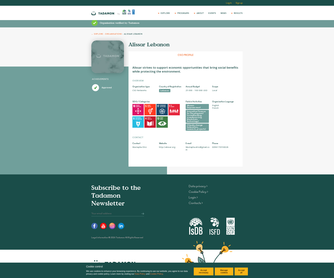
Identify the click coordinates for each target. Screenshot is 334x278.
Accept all (241, 271)
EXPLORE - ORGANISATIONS (108, 34)
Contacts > (196, 203)
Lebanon (164, 91)
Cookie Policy (156, 274)
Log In (229, 3)
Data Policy (140, 274)
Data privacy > (198, 186)
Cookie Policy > (198, 191)
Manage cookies (224, 271)
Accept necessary (203, 271)
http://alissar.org (167, 147)
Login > (193, 197)
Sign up (239, 3)
